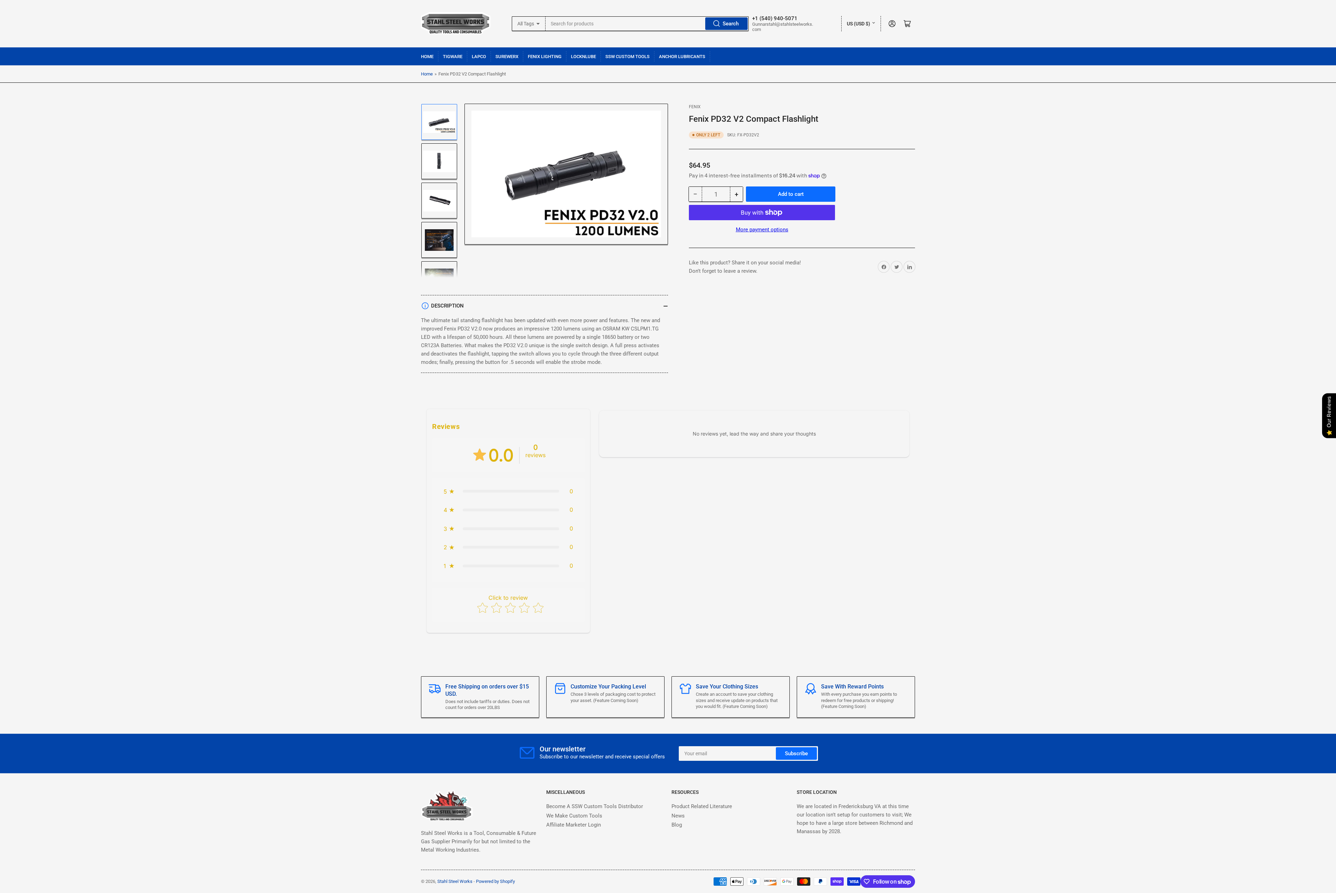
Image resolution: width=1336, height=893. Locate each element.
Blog (676, 825)
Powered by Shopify (495, 881)
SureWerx (506, 56)
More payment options (762, 229)
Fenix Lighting (545, 56)
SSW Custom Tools (627, 56)
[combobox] (647, 23)
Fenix (695, 106)
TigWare (452, 56)
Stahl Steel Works (455, 881)
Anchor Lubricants (682, 56)
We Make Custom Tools (574, 816)
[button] (508, 492)
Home (427, 56)
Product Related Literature (701, 806)
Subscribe (796, 753)
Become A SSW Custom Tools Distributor (594, 806)
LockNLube (583, 56)
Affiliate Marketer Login (573, 825)
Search (731, 24)
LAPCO (479, 56)
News (678, 816)
